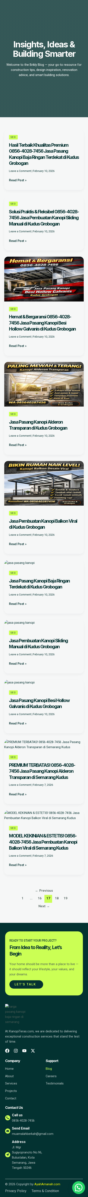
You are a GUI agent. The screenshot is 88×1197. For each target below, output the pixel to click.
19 (65, 898)
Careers (51, 1076)
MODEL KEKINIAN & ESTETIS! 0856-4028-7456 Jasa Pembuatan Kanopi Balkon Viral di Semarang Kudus (43, 842)
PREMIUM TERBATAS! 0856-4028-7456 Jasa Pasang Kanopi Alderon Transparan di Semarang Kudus (42, 771)
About (9, 1076)
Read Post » (17, 180)
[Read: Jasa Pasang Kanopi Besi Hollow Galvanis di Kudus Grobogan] (19, 682)
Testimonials (55, 1083)
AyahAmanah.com (47, 1184)
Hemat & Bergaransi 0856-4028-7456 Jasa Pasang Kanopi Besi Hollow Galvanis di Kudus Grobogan (42, 323)
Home (9, 1069)
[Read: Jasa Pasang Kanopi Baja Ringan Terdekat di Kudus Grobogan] (19, 563)
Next (44, 906)
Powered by (72, 1193)
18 (57, 898)
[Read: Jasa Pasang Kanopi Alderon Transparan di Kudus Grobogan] (44, 384)
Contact (10, 1098)
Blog (49, 1069)
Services (11, 1083)
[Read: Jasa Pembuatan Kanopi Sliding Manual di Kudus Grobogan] (19, 622)
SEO (13, 137)
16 (40, 898)
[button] (78, 1187)
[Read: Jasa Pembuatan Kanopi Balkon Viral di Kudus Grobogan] (44, 483)
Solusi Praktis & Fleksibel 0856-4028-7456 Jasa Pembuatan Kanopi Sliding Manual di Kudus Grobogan (44, 218)
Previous (44, 891)
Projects (11, 1091)
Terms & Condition (45, 1191)
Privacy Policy (15, 1191)
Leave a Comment (20, 171)
